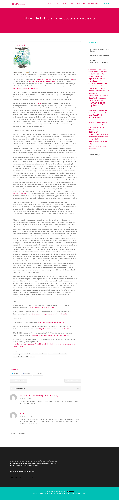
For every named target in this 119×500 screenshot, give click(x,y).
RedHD (94, 132)
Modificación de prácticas (96, 116)
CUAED (72, 79)
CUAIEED (51, 354)
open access (92, 122)
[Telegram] (20, 477)
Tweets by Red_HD (95, 154)
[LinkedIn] (33, 477)
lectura (103, 110)
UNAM (32, 357)
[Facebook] (12, 477)
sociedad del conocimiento (99, 137)
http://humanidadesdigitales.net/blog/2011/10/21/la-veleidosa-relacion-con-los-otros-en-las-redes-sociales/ (44, 345)
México (103, 120)
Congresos (102, 71)
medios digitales (100, 113)
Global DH (93, 100)
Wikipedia (92, 148)
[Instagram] (29, 477)
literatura (92, 113)
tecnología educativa (98, 142)
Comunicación (93, 71)
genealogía (102, 98)
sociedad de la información (98, 134)
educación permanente (96, 90)
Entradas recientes (72, 381)
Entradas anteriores (18, 381)
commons (102, 69)
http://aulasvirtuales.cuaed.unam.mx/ (51, 322)
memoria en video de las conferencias (26, 88)
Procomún (92, 127)
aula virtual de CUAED (20, 193)
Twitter (15, 373)
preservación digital (96, 125)
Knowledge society (94, 110)
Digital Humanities (99, 78)
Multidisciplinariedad (94, 120)
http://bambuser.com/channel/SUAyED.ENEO (54, 329)
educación (101, 83)
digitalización (96, 81)
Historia (100, 100)
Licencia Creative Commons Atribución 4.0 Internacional (67, 493)
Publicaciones (100, 127)
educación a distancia (60, 354)
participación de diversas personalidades (41, 81)
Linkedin (39, 373)
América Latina (93, 69)
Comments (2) (19, 388)
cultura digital (97, 74)
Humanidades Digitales (97, 104)
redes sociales (94, 129)
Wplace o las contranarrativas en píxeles (99, 61)
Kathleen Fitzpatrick (94, 108)
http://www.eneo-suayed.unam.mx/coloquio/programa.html (51, 335)
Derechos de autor (95, 76)
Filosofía (93, 98)
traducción (92, 146)
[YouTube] (24, 477)
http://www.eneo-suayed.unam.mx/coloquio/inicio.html (49, 314)
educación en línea (19, 357)
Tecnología (94, 139)
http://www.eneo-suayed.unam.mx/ (42, 307)
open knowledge (101, 122)
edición (92, 83)
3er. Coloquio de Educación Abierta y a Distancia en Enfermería (30, 354)
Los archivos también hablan (99, 56)
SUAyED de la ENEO (44, 79)
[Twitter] (16, 477)
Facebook (27, 373)
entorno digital (93, 93)
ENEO (39, 103)
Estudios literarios (95, 95)
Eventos (105, 95)
